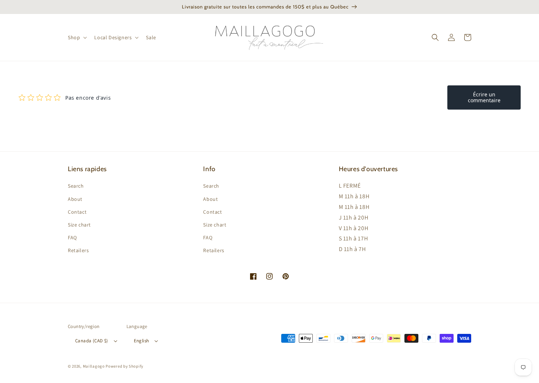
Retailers (78, 250)
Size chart (79, 224)
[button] (76, 37)
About (75, 199)
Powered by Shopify (124, 366)
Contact (77, 212)
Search (76, 186)
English (141, 341)
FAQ (72, 237)
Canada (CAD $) (91, 341)
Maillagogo (94, 366)
